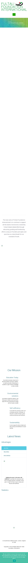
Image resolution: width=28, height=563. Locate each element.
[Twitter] (5, 535)
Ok (14, 560)
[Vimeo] (19, 535)
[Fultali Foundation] (14, 6)
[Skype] (24, 535)
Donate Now (14, 241)
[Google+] (14, 535)
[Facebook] (9, 535)
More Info (14, 70)
